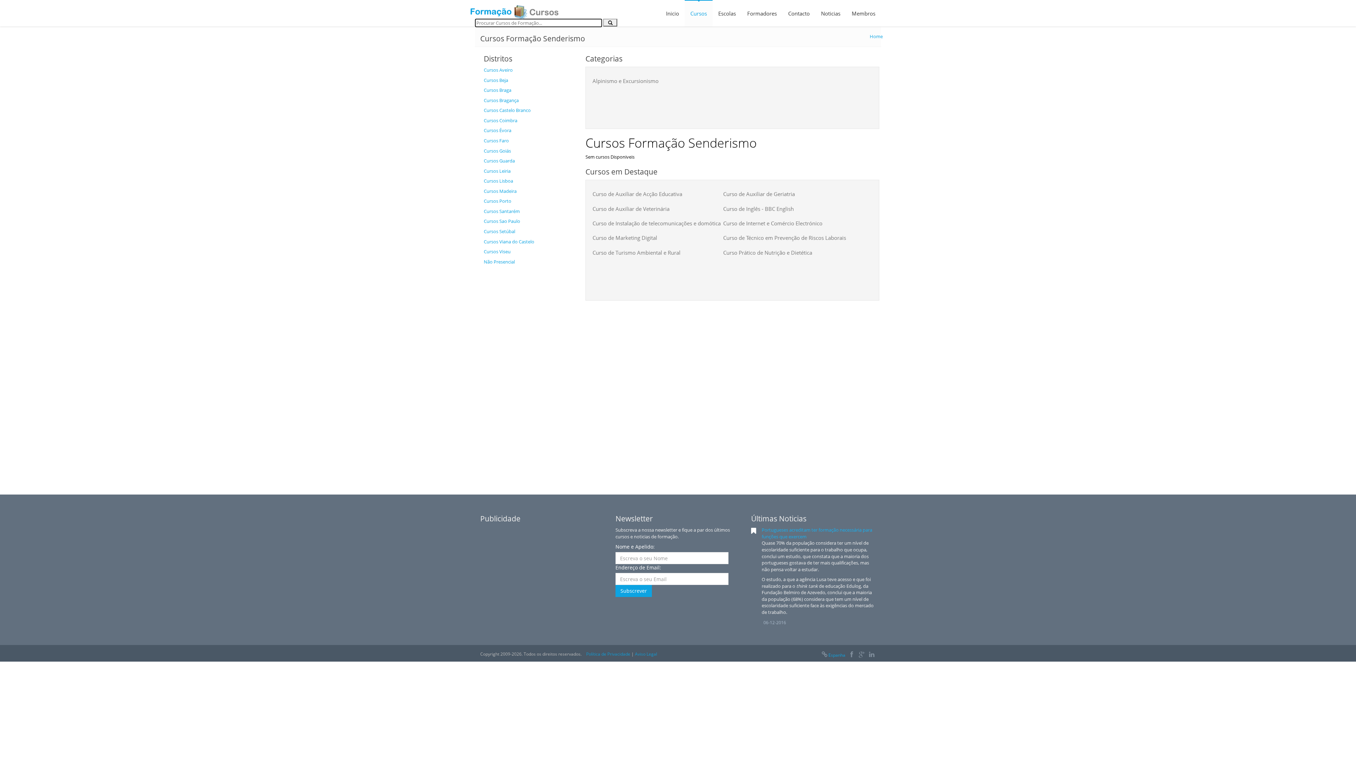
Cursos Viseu (497, 251)
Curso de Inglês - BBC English (758, 208)
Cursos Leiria (497, 171)
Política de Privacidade (608, 654)
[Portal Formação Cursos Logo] (514, 10)
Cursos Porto (497, 201)
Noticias (830, 13)
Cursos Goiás (497, 151)
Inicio (672, 13)
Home (876, 36)
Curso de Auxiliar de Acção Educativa (637, 193)
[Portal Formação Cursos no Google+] (862, 655)
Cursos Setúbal (499, 231)
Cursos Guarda (499, 161)
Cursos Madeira (500, 191)
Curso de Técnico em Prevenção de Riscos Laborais (784, 237)
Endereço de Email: (638, 567)
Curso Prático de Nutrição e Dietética (767, 252)
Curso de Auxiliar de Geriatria (759, 193)
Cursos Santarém (502, 211)
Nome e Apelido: (635, 546)
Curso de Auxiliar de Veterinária (631, 208)
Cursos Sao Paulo (502, 221)
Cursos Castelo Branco (507, 110)
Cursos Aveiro (498, 70)
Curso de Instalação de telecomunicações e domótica (657, 223)
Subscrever (633, 590)
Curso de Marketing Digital (625, 237)
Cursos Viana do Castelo (509, 241)
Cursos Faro (496, 140)
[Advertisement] (529, 374)
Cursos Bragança (501, 100)
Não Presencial (499, 262)
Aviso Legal (646, 654)
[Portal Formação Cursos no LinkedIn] (872, 655)
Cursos (698, 13)
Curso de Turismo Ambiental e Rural (636, 252)
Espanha (836, 655)
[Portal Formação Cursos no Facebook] (852, 655)
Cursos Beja (496, 80)
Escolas (727, 13)
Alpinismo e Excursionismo (626, 80)
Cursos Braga (497, 90)
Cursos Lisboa (498, 181)
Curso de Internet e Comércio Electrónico (772, 223)
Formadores (762, 13)
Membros (863, 13)
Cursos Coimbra (500, 120)
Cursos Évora (497, 130)
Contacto (799, 13)
